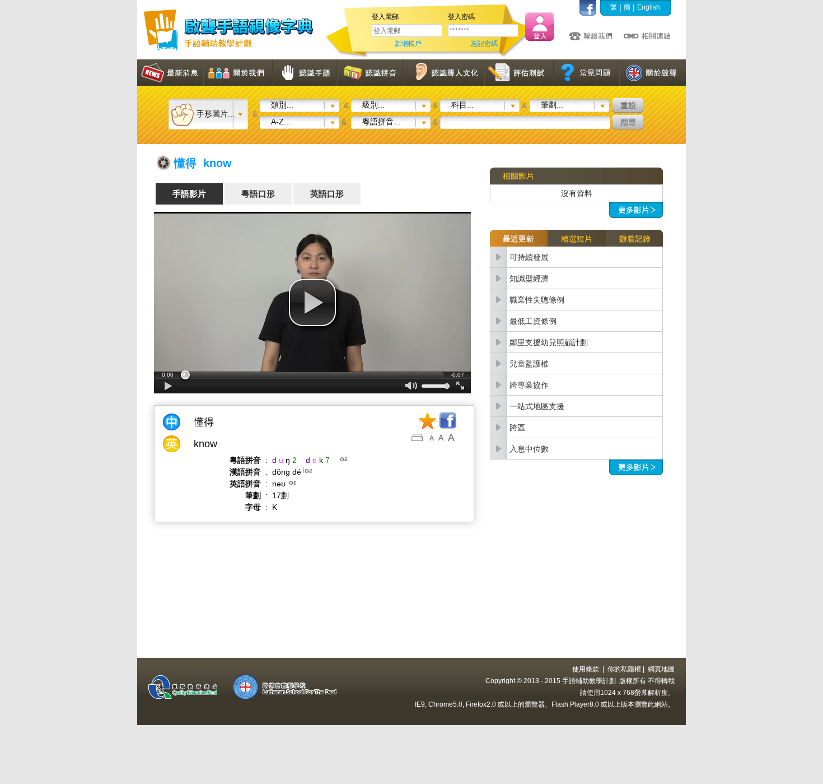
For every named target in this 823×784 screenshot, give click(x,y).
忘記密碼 (484, 44)
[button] (312, 302)
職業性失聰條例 (536, 299)
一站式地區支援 (536, 406)
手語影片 (189, 193)
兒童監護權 (529, 363)
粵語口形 (258, 193)
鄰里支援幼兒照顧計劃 (548, 342)
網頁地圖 (661, 669)
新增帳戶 (408, 44)
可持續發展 (529, 257)
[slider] (312, 375)
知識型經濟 (529, 278)
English (648, 7)
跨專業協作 (529, 385)
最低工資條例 (533, 321)
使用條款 (585, 669)
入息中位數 (529, 448)
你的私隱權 (624, 669)
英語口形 (327, 193)
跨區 (517, 427)
